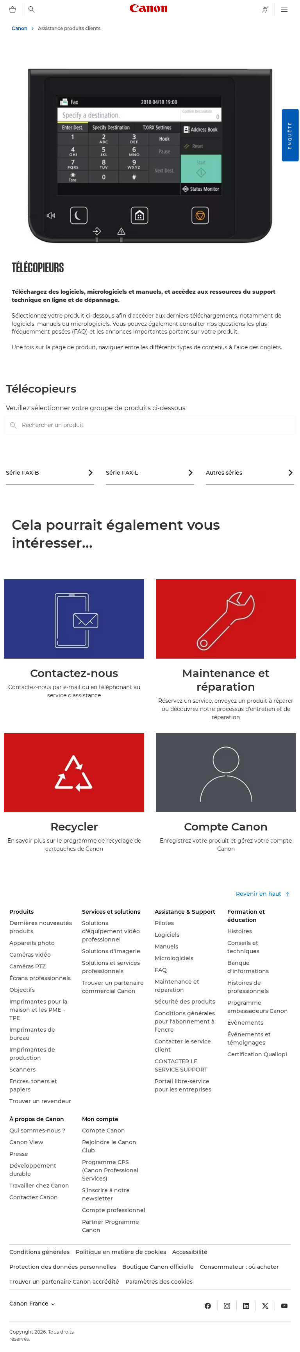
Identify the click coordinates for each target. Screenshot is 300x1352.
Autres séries (249, 472)
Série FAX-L (149, 472)
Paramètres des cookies (159, 1281)
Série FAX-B (49, 472)
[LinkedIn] (246, 1306)
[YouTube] (284, 1306)
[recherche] (31, 9)
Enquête (290, 135)
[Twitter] (265, 1306)
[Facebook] (208, 1306)
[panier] (12, 9)
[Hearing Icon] (265, 9)
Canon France (29, 1303)
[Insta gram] (227, 1306)
